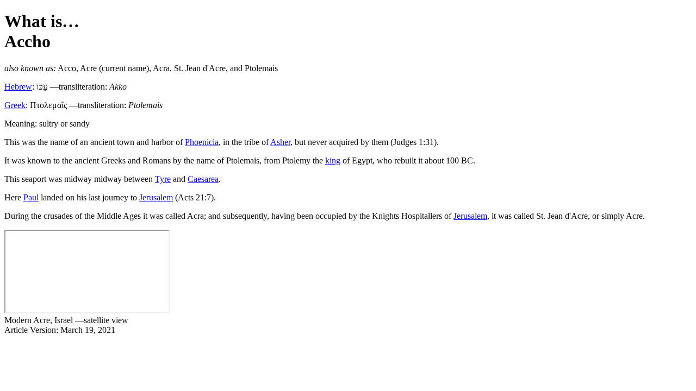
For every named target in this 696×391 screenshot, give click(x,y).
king (332, 160)
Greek (15, 105)
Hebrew (18, 86)
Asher (280, 142)
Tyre (163, 179)
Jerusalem (156, 197)
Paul (31, 197)
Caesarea (203, 179)
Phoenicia (202, 142)
